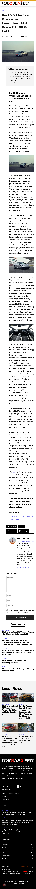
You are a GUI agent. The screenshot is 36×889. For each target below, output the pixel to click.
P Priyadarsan (23, 36)
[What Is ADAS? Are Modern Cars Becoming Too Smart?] (26, 727)
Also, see (15, 82)
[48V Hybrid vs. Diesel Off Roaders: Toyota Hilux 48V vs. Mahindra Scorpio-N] (10, 697)
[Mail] (23, 567)
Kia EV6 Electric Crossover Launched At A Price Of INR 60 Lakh (21, 73)
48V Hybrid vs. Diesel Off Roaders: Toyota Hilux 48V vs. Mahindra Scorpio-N (10, 710)
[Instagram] (17, 567)
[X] (25, 567)
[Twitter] (16, 786)
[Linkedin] (20, 567)
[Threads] (28, 567)
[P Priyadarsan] (12, 553)
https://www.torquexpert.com (25, 541)
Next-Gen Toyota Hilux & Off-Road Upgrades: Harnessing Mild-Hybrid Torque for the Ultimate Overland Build (17, 642)
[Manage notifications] (4, 884)
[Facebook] (11, 786)
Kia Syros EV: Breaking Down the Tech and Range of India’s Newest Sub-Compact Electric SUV (18, 652)
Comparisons (5, 630)
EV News (4, 11)
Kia (14, 472)
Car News (4, 638)
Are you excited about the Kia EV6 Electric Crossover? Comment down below (20, 78)
